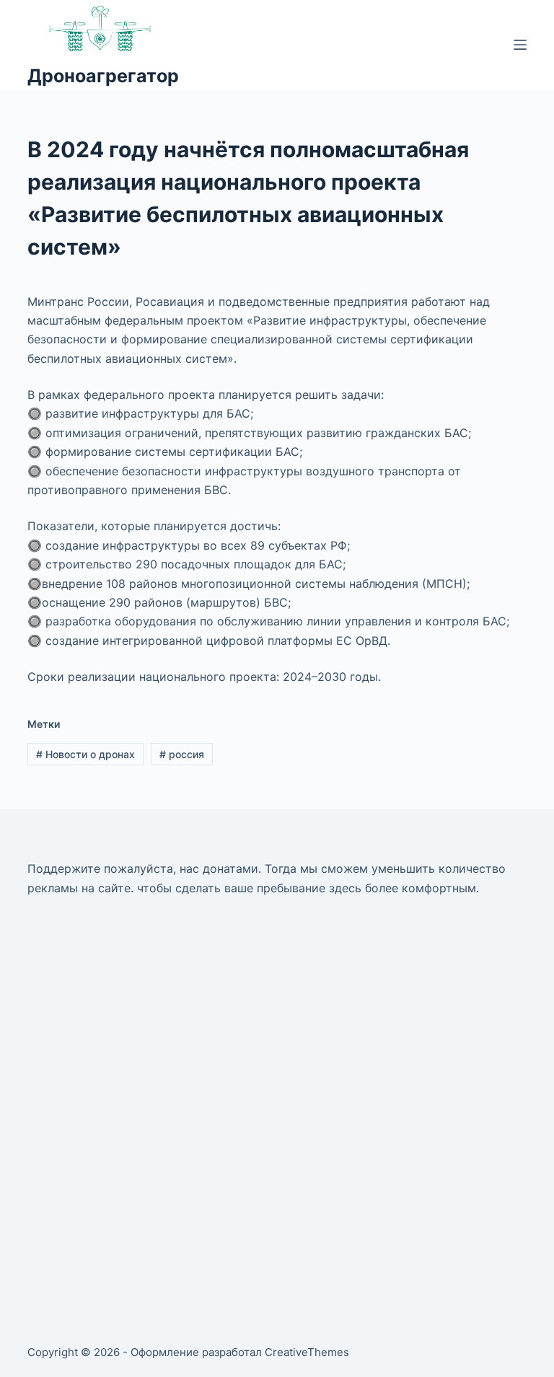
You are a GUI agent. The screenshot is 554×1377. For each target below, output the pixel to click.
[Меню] (520, 44)
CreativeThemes (307, 1352)
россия (181, 754)
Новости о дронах (85, 754)
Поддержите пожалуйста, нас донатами (142, 868)
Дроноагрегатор (103, 76)
